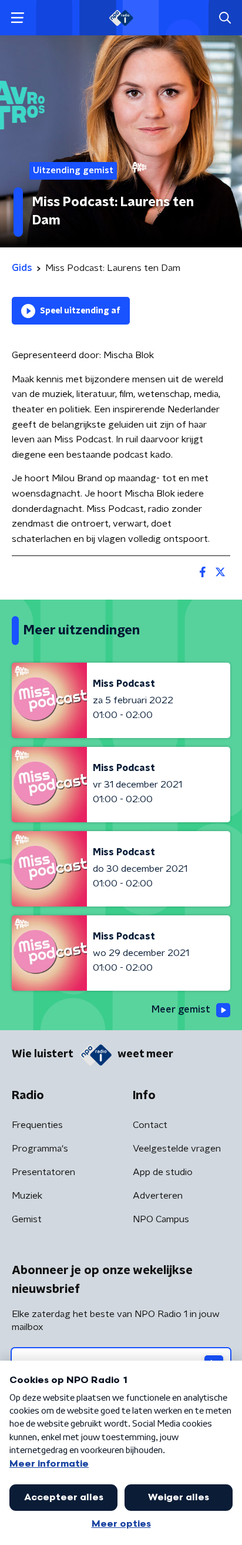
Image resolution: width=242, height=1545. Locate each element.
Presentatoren (43, 1172)
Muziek (27, 1195)
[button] (17, 18)
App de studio (163, 1172)
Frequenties (37, 1125)
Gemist (27, 1219)
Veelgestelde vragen (177, 1148)
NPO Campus (161, 1219)
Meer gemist (181, 1009)
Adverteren (158, 1195)
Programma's (40, 1148)
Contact (150, 1125)
